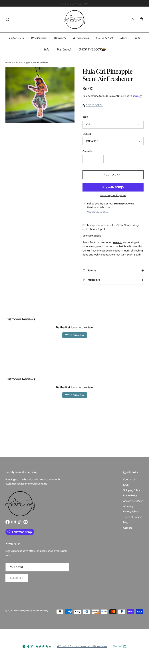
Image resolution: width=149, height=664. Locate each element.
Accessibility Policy (133, 501)
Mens (123, 38)
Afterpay (128, 506)
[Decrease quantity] (86, 159)
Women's (60, 38)
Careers (127, 527)
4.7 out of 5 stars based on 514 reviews (82, 646)
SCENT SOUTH (94, 105)
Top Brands (64, 49)
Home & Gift (104, 38)
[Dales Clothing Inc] (74, 19)
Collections (16, 38)
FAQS (126, 485)
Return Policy (130, 495)
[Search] (7, 19)
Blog (125, 522)
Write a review (74, 335)
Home (8, 62)
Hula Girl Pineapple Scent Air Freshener (31, 62)
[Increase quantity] (100, 159)
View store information (97, 212)
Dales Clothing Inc (21, 611)
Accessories (81, 38)
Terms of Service (132, 517)
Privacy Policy (130, 511)
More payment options (113, 195)
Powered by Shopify (39, 611)
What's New (39, 38)
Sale (46, 49)
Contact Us (129, 479)
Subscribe (16, 578)
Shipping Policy (131, 490)
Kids (137, 38)
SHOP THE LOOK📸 (92, 49)
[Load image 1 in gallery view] (39, 95)
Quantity (87, 151)
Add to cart (113, 174)
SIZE (85, 117)
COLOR (86, 134)
